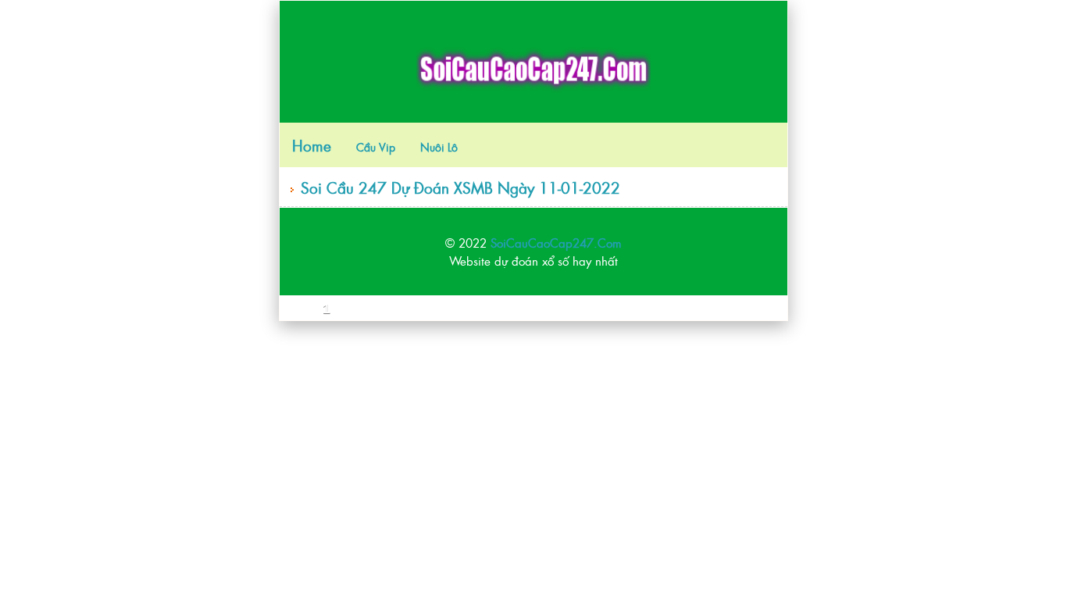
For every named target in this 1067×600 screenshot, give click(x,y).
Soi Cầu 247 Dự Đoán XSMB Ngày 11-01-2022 (460, 187)
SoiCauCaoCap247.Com (556, 243)
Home (311, 145)
